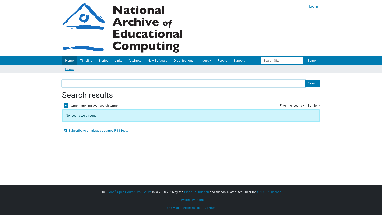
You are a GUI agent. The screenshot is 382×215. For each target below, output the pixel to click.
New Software (157, 60)
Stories (103, 60)
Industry (205, 60)
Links (118, 60)
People (222, 60)
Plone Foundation (196, 192)
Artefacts (135, 60)
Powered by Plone (191, 200)
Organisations (183, 60)
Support (239, 60)
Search (312, 60)
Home (69, 60)
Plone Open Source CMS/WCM (128, 192)
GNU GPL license (269, 192)
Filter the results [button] (291, 105)
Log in (313, 6)
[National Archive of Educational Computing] (122, 28)
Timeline (86, 60)
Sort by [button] (313, 105)
